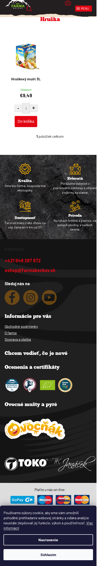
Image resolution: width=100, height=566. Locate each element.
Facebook (12, 299)
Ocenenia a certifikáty (32, 367)
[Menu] (83, 9)
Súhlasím (48, 554)
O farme (11, 333)
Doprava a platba (18, 339)
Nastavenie (48, 540)
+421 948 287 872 (23, 260)
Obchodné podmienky (21, 326)
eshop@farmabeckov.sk (30, 270)
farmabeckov (30, 299)
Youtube (49, 299)
